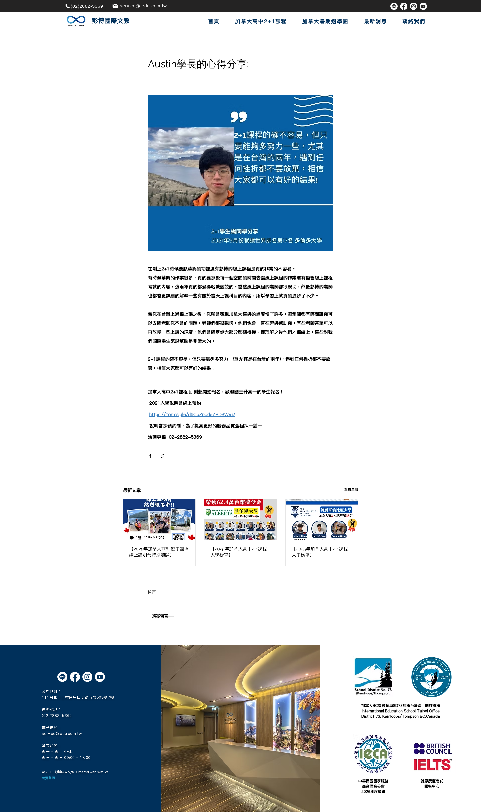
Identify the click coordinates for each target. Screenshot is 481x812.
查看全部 (351, 489)
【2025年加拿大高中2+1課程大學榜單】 (238, 551)
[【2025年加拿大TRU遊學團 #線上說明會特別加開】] (159, 519)
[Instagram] (413, 6)
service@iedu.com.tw (62, 733)
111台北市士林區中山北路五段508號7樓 (78, 697)
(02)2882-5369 (57, 715)
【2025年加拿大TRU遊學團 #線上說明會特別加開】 (158, 551)
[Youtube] (423, 6)
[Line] (394, 6)
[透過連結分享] (162, 456)
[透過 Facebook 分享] (150, 456)
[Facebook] (403, 6)
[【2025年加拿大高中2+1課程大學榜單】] (240, 519)
